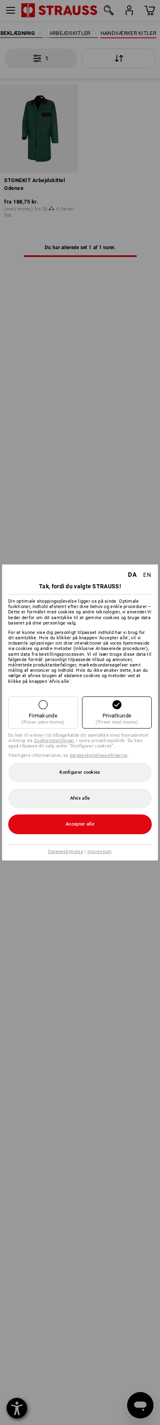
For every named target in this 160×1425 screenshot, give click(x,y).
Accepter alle (80, 824)
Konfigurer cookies (79, 772)
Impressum (99, 851)
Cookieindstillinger (54, 740)
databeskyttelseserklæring (99, 755)
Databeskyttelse (65, 851)
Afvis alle (80, 798)
